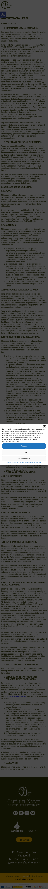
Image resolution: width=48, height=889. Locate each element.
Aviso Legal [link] (37, 462)
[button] (44, 427)
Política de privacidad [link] (26, 462)
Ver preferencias (24, 459)
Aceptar (24, 446)
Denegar (24, 452)
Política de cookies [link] (12, 462)
